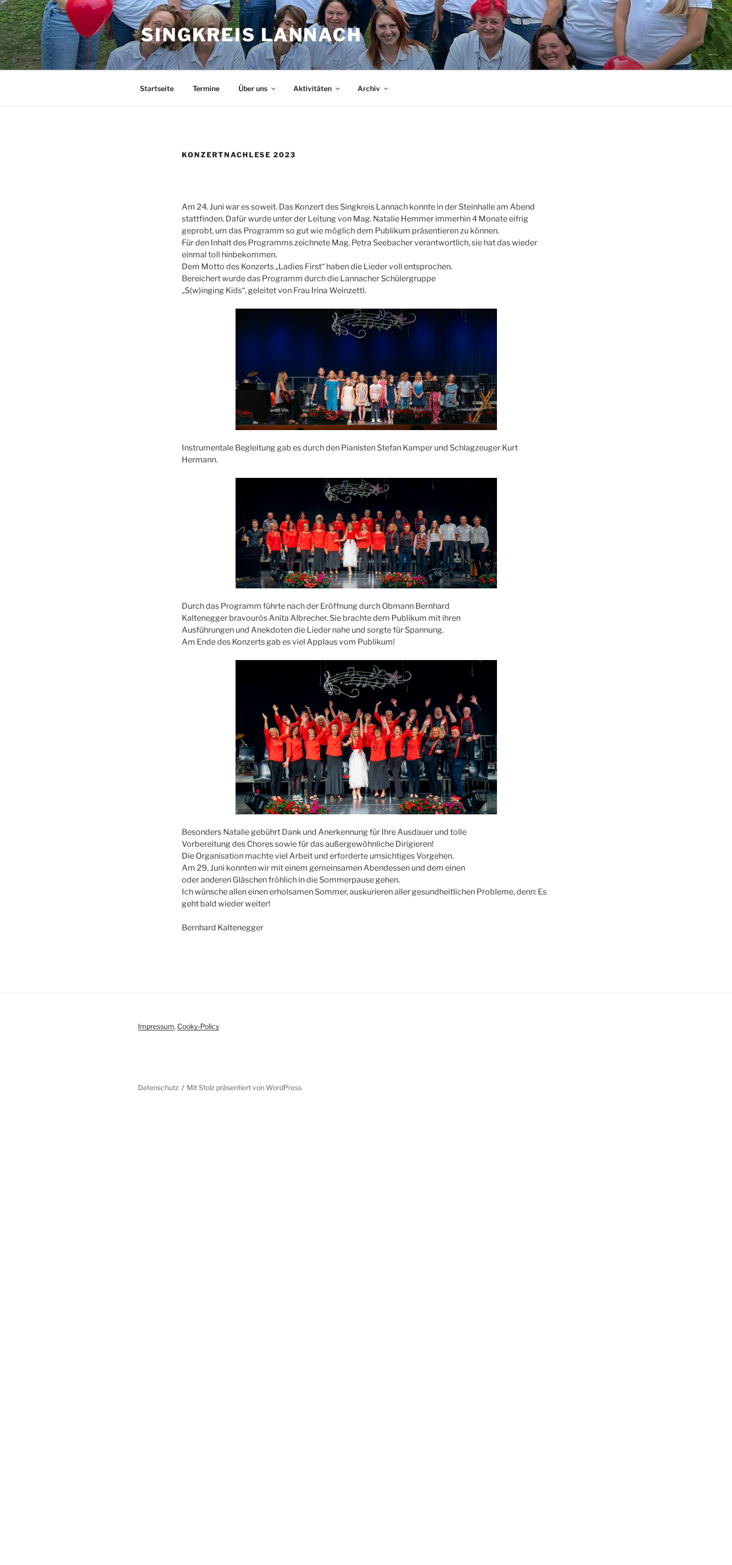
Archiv (369, 88)
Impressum (156, 1026)
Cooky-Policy (198, 1026)
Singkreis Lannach (251, 35)
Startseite (157, 88)
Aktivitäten (312, 88)
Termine (206, 88)
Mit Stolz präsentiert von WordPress (244, 1087)
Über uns (253, 88)
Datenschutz (158, 1087)
